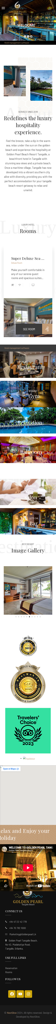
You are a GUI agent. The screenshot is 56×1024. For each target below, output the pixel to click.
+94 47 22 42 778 (18, 921)
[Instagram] (28, 994)
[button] (7, 590)
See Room (29, 326)
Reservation (11, 968)
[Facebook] (12, 994)
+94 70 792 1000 (17, 928)
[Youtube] (20, 994)
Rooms (8, 972)
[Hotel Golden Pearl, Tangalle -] (18, 7)
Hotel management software (16, 42)
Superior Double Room (28, 258)
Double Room (16, 262)
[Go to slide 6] (29, 616)
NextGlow (12, 1012)
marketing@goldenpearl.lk (22, 934)
